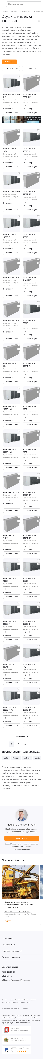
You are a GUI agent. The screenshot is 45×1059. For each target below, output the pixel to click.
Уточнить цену (12, 112)
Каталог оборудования (12, 951)
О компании (7, 938)
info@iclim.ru (7, 976)
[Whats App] (17, 987)
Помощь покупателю (11, 957)
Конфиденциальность (10, 1008)
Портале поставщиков (19, 1031)
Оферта (25, 1008)
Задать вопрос (22, 838)
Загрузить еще (21, 736)
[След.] (32, 744)
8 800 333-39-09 (8, 972)
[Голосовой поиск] (38, 4)
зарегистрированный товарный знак (16, 1002)
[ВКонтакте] (3, 987)
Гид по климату (8, 945)
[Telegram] (8, 987)
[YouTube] (13, 987)
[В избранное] (19, 76)
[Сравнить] (19, 80)
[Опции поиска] (33, 4)
